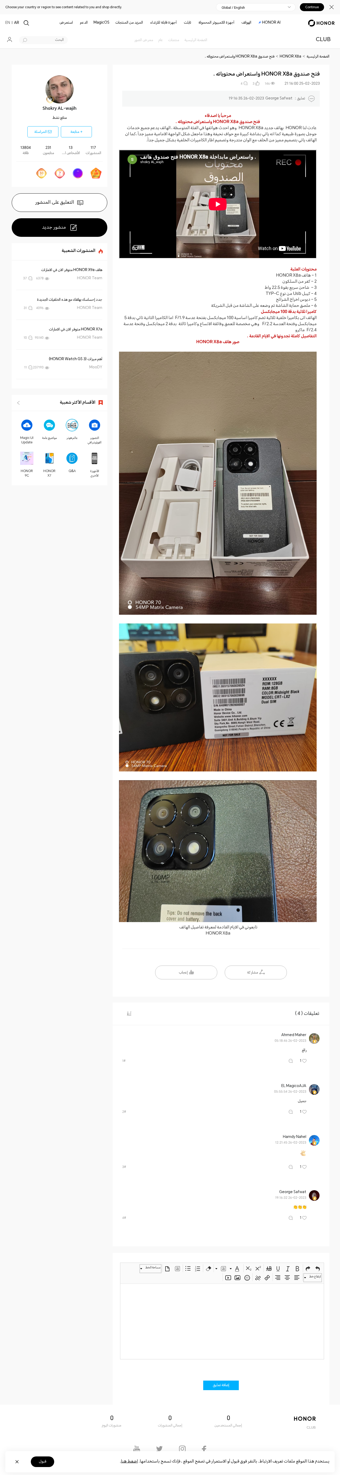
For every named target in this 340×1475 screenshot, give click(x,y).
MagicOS (101, 23)
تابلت (187, 23)
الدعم (84, 23)
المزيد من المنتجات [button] (129, 23)
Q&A (72, 471)
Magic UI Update (26, 440)
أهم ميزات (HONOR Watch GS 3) (75, 359)
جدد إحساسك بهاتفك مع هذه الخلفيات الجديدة (69, 300)
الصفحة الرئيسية (318, 57)
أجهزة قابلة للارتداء (163, 23)
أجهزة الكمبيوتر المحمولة (216, 23)
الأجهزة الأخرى (94, 473)
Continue (312, 7)
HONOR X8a (290, 57)
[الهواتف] (239, 23)
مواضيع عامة (49, 438)
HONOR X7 (49, 473)
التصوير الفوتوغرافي (94, 440)
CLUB (323, 40)
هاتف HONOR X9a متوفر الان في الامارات (71, 270)
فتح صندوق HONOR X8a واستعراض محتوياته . (239, 57)
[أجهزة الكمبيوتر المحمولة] (196, 23)
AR (16, 23)
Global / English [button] (233, 8)
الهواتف (246, 23)
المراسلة (41, 132)
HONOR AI (271, 23)
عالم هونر (72, 438)
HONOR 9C (27, 473)
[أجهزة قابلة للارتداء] (148, 23)
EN (7, 23)
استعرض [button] (66, 23)
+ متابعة (76, 132)
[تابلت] (182, 23)
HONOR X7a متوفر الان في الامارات (75, 329)
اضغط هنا (129, 1461)
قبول (42, 1462)
